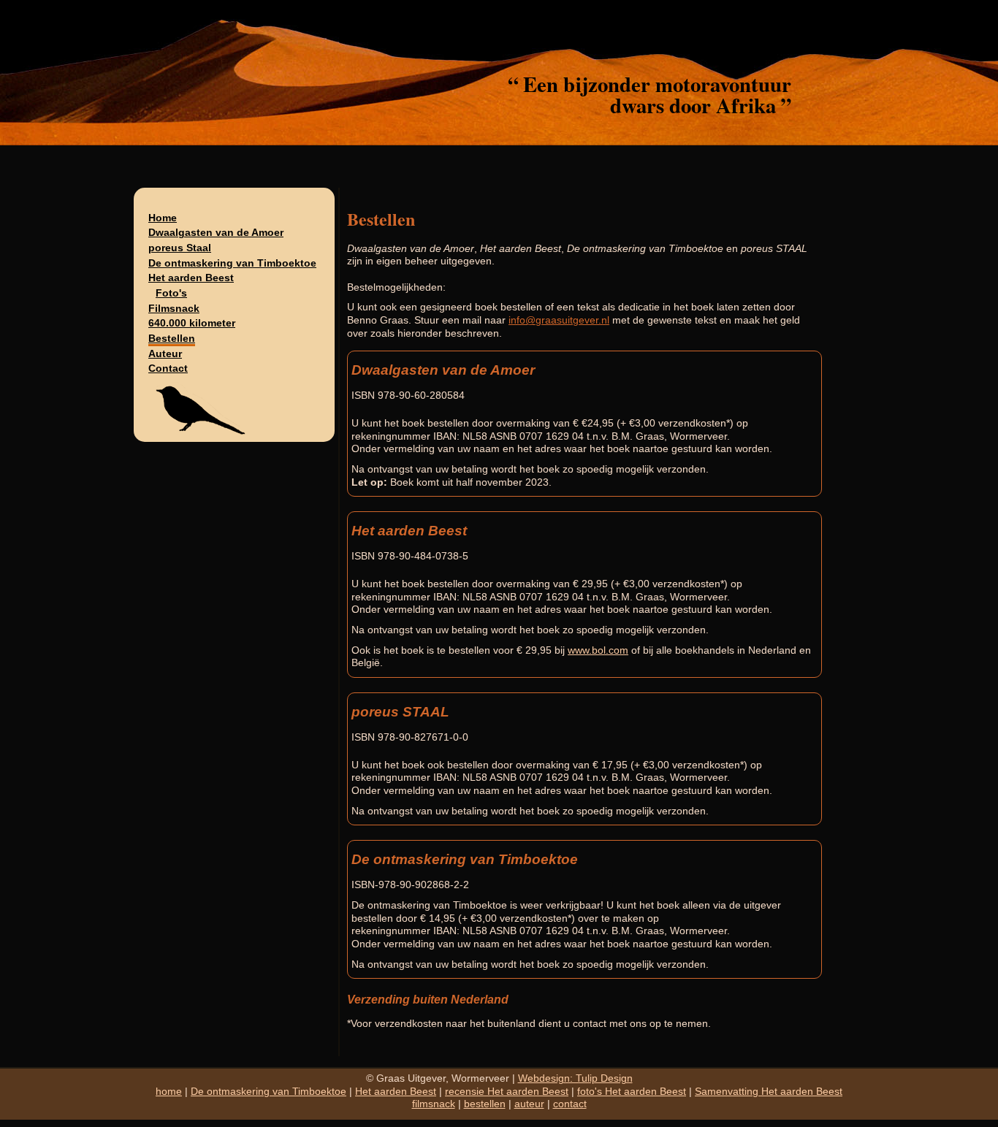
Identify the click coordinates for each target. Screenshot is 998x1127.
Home (162, 218)
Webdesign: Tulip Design (575, 1078)
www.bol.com (598, 650)
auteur (529, 1104)
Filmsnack (173, 308)
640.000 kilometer (191, 323)
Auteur (165, 353)
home (169, 1091)
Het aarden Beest (191, 277)
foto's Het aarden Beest (631, 1091)
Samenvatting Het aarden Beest (768, 1091)
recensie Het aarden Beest (506, 1091)
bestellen (485, 1104)
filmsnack (433, 1104)
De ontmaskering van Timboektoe (232, 263)
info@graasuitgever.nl (558, 320)
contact (570, 1104)
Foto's (171, 293)
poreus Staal (179, 247)
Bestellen (171, 338)
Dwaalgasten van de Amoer (215, 232)
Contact (168, 368)
